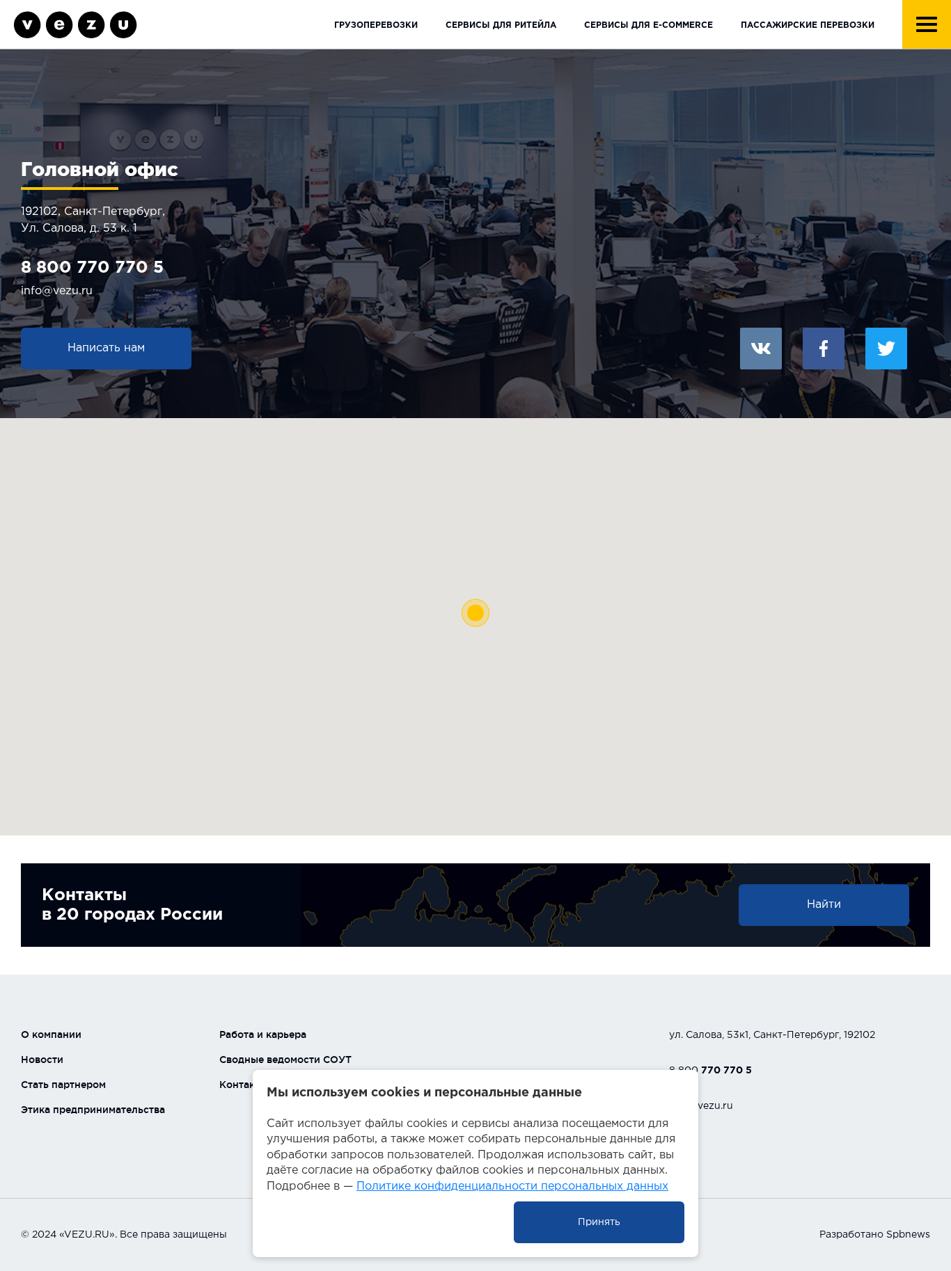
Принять (599, 1222)
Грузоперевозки (376, 25)
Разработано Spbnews (874, 1235)
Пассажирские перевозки (807, 25)
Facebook (823, 348)
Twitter (886, 348)
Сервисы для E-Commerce (648, 25)
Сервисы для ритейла (501, 25)
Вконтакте (761, 348)
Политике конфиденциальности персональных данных (512, 1186)
